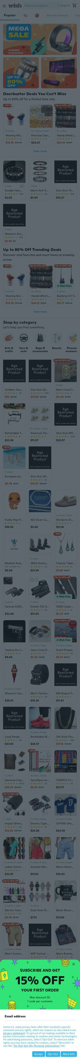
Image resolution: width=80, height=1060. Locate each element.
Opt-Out (53, 1054)
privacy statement (14, 1033)
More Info (69, 1054)
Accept (38, 1054)
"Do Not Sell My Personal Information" (36, 1046)
